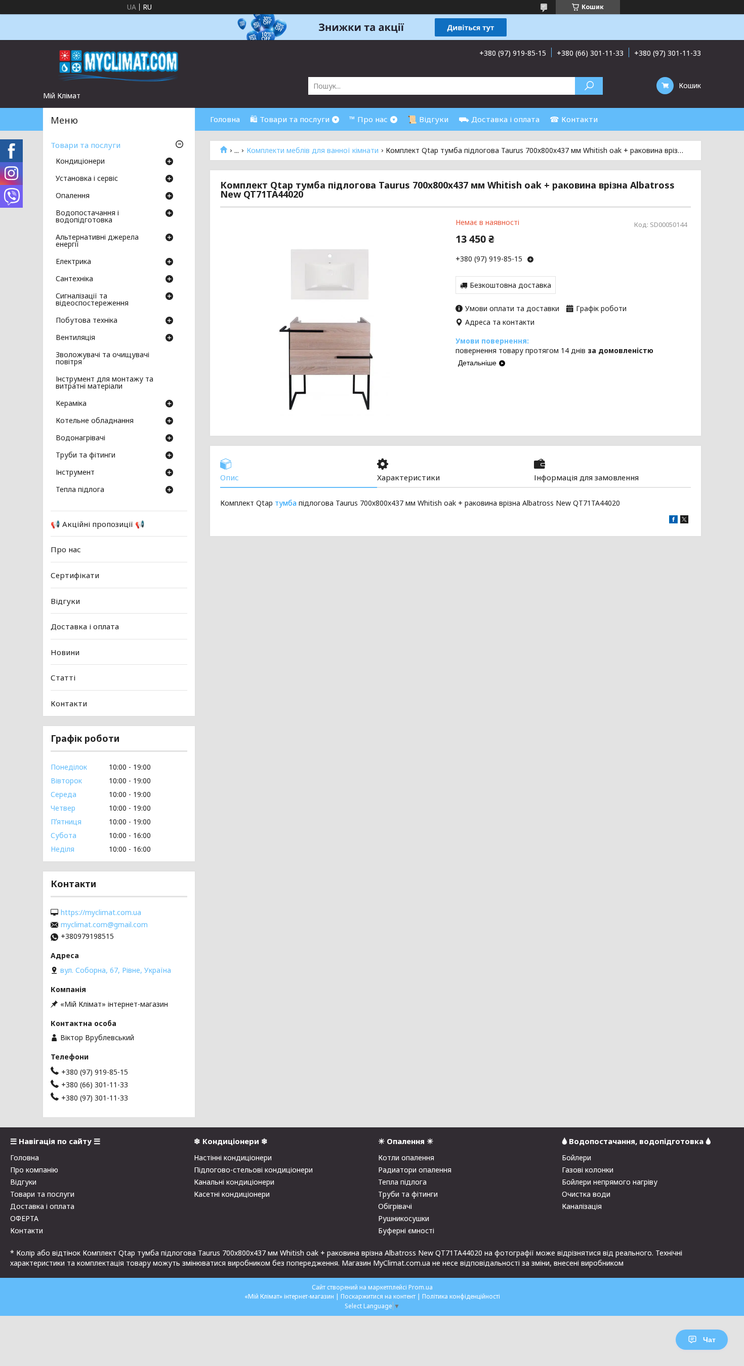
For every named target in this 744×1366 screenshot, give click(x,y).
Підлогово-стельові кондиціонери (253, 1169)
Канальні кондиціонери (234, 1182)
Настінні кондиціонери (233, 1157)
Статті (63, 677)
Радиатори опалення (414, 1169)
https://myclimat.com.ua (101, 912)
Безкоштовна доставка (510, 285)
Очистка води (586, 1194)
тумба (286, 503)
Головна (225, 119)
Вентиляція (75, 338)
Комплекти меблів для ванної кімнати (312, 150)
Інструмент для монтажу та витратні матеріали (104, 383)
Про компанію (34, 1169)
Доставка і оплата (85, 626)
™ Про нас (368, 119)
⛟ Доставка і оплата (499, 119)
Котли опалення (406, 1157)
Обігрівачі (395, 1206)
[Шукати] (589, 86)
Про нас (66, 549)
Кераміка (71, 404)
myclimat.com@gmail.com (104, 924)
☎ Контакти (574, 119)
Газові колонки (587, 1169)
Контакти (69, 703)
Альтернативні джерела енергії (97, 241)
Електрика (73, 262)
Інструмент (75, 473)
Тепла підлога (80, 490)
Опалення (73, 196)
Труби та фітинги (85, 455)
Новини (65, 652)
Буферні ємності (406, 1230)
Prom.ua (420, 1287)
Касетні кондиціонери (232, 1194)
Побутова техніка (86, 321)
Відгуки (65, 600)
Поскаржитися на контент (378, 1296)
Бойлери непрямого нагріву (609, 1182)
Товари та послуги (85, 145)
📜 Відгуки (427, 119)
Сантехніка (74, 279)
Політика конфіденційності (461, 1296)
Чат (709, 1340)
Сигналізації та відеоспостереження (92, 300)
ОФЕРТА (24, 1218)
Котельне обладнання (95, 421)
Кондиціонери (80, 162)
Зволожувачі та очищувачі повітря (102, 358)
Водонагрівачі (80, 438)
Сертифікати (75, 575)
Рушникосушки (403, 1218)
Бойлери (576, 1157)
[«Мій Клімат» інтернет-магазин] (119, 65)
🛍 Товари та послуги (289, 119)
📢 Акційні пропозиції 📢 (98, 524)
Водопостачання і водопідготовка (87, 216)
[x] (684, 520)
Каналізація (582, 1206)
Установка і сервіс (87, 179)
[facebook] (673, 520)
